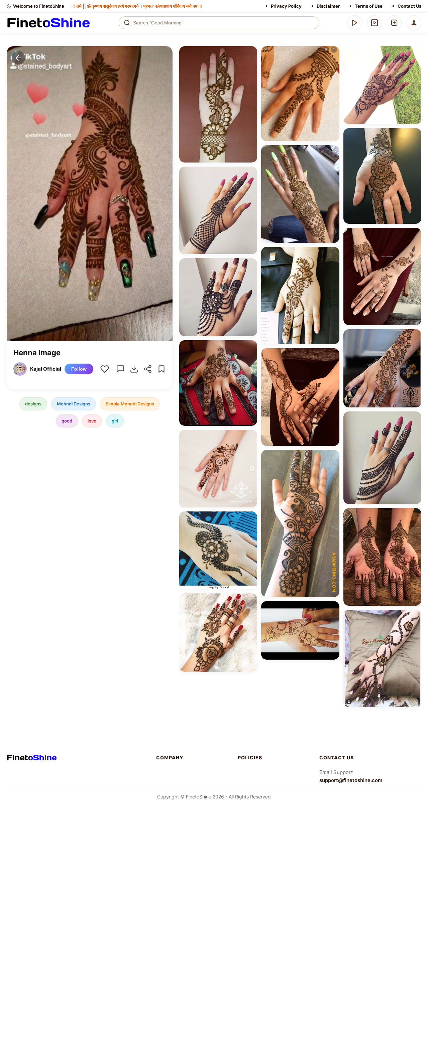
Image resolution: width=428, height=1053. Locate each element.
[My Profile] (414, 22)
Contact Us (409, 6)
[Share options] (249, 53)
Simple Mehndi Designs (130, 403)
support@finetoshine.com (350, 780)
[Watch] (374, 22)
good (67, 420)
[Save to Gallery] (249, 65)
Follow (79, 369)
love (92, 420)
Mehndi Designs (73, 403)
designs (33, 403)
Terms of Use (369, 6)
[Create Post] (394, 22)
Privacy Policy (286, 6)
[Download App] (354, 22)
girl (115, 420)
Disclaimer (328, 6)
